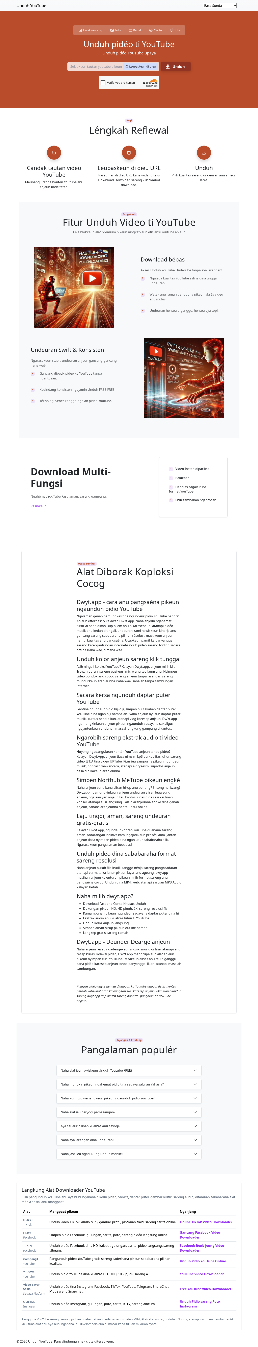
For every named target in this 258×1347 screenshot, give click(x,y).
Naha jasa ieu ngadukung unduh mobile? (92, 1154)
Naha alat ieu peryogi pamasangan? (88, 1112)
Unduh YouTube (31, 5)
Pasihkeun (39, 506)
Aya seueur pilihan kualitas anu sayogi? (90, 1126)
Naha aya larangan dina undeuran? (87, 1140)
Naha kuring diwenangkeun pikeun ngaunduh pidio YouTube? (108, 1098)
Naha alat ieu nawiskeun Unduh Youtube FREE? (96, 1070)
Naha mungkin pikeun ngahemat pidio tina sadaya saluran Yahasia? (112, 1084)
